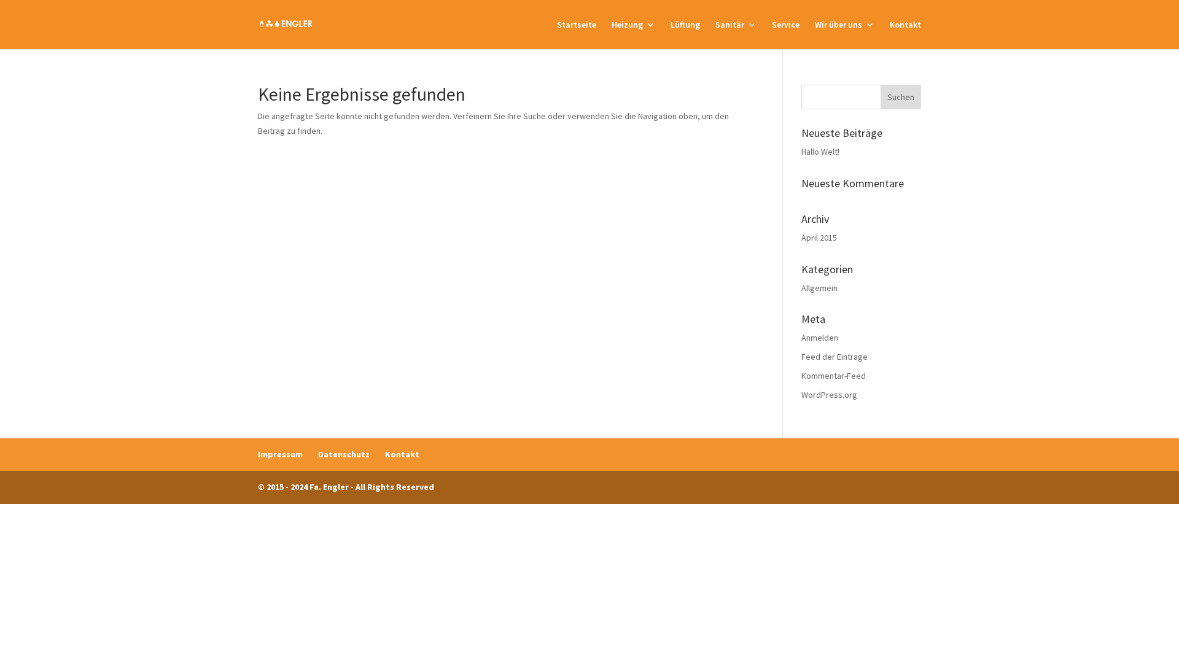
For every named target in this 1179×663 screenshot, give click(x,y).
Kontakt (905, 25)
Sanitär (729, 25)
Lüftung (685, 25)
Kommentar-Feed (833, 375)
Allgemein (819, 287)
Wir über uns (838, 25)
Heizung (627, 25)
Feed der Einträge (834, 356)
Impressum (280, 454)
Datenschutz (344, 454)
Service (786, 25)
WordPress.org (829, 394)
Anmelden (819, 337)
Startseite (576, 25)
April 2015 (819, 237)
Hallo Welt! (820, 151)
